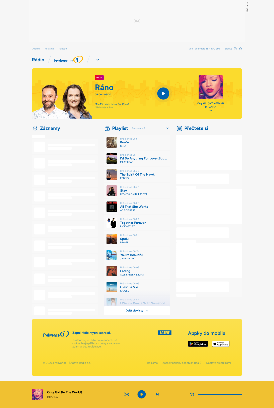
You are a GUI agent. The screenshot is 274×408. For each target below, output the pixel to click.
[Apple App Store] (221, 344)
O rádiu (36, 48)
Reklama (49, 48)
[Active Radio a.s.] (165, 339)
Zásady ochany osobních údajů (181, 363)
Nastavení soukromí (218, 363)
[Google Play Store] (198, 344)
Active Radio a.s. (80, 363)
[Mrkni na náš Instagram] (235, 48)
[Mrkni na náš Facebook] (240, 48)
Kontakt (63, 48)
